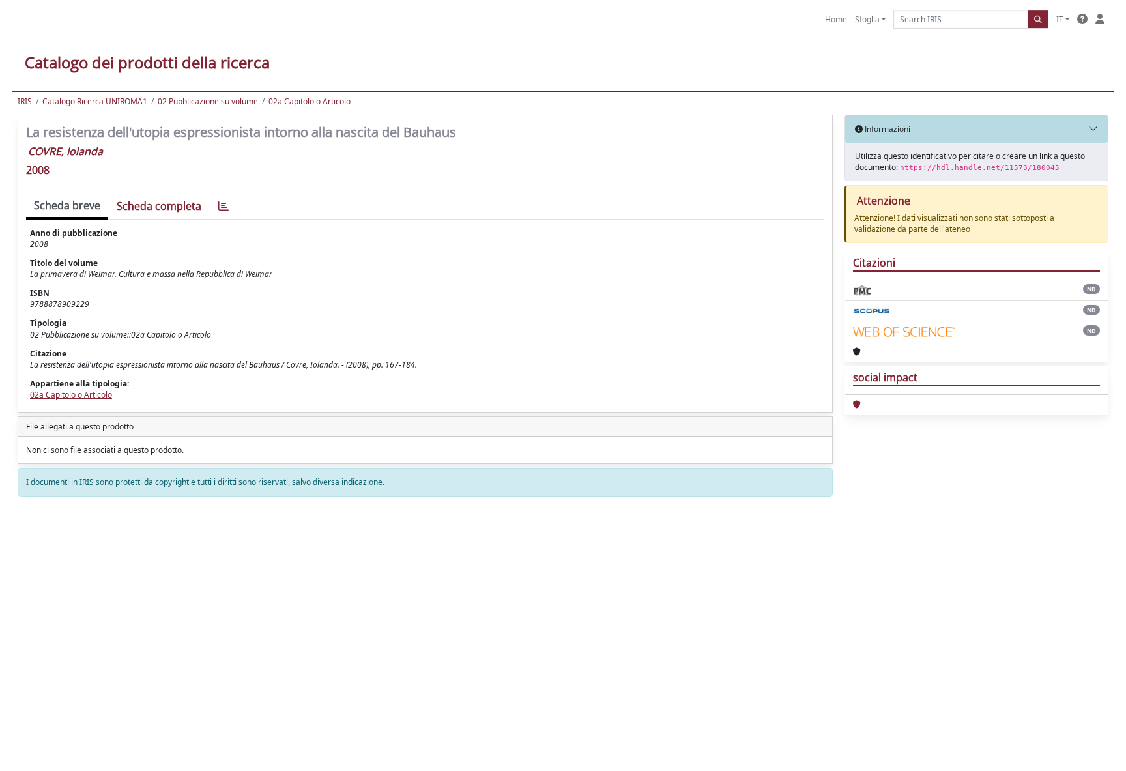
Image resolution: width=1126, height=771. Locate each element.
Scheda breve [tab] (67, 205)
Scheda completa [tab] (159, 206)
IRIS (25, 101)
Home (836, 19)
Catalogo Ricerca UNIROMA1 (94, 101)
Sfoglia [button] (867, 19)
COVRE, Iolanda (65, 151)
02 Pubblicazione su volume (208, 101)
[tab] (223, 206)
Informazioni (886, 128)
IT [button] (1059, 19)
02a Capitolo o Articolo (309, 101)
